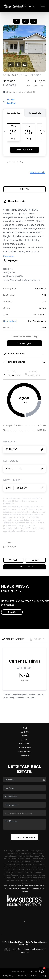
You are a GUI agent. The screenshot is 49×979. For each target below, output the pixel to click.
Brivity (22, 972)
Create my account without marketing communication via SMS (25, 888)
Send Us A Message (24, 837)
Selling (24, 740)
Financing (24, 744)
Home (24, 728)
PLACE (28, 945)
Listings (25, 732)
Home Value (25, 748)
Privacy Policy (10, 886)
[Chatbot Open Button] (41, 971)
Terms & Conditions (26, 886)
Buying (24, 736)
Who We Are (24, 752)
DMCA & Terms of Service (26, 976)
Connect (24, 756)
